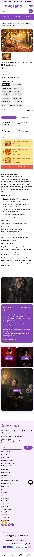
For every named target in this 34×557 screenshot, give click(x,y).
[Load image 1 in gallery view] (6, 56)
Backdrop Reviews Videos (8, 463)
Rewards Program (6, 455)
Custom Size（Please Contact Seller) (12, 105)
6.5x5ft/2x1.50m (6, 88)
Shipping (3, 77)
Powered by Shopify (24, 544)
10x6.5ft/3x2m (6, 95)
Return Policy (4, 514)
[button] (2, 6)
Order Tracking (5, 498)
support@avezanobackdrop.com (15, 436)
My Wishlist (4, 492)
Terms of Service (5, 517)
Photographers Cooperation (9, 466)
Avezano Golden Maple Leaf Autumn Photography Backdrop (21, 149)
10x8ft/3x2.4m (6, 98)
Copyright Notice (5, 503)
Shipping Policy (5, 512)
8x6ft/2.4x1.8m (6, 91)
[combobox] (17, 11)
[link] (9, 340)
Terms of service (25, 533)
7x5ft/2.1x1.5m (18, 88)
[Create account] (26, 6)
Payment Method (6, 509)
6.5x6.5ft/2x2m (18, 91)
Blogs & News (5, 486)
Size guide (30, 110)
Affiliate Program (6, 457)
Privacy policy (15, 533)
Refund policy (5, 533)
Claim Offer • (17, 167)
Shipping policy (10, 536)
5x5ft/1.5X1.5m (16, 84)
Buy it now (25, 117)
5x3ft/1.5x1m (6, 84)
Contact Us (4, 475)
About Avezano (5, 472)
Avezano (16, 544)
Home (4, 23)
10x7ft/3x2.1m (17, 95)
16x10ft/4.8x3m (18, 102)
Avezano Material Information (9, 480)
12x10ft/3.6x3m (6, 102)
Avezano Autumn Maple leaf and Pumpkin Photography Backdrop (21, 141)
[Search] (31, 11)
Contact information (22, 536)
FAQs (2, 495)
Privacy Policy (5, 506)
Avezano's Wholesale (7, 460)
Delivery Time (5, 501)
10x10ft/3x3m (17, 98)
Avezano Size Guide (6, 483)
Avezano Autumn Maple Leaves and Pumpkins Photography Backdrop (21, 158)
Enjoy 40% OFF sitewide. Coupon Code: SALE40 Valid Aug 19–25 (17, 1)
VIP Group (4, 478)
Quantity (3, 110)
